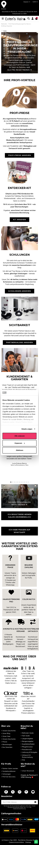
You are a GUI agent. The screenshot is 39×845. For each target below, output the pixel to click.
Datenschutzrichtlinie (16, 842)
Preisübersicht (27, 750)
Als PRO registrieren (18, 70)
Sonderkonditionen (8, 771)
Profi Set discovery (8, 777)
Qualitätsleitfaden (28, 744)
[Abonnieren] (35, 802)
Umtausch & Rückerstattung (27, 756)
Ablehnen (19, 450)
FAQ (23, 760)
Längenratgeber (27, 739)
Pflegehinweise (27, 747)
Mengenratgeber (27, 741)
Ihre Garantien (7, 747)
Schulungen (6, 774)
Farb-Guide (26, 736)
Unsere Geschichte (9, 731)
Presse (4, 742)
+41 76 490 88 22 (27, 781)
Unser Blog (6, 733)
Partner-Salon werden (10, 768)
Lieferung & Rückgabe (29, 752)
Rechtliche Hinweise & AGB (27, 840)
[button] (10, 482)
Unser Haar (6, 736)
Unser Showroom (28, 771)
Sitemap (28, 842)
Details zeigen (27, 429)
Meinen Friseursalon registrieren (19, 503)
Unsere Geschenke (9, 739)
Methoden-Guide (28, 733)
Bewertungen (7, 744)
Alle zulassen (20, 436)
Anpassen (18, 443)
